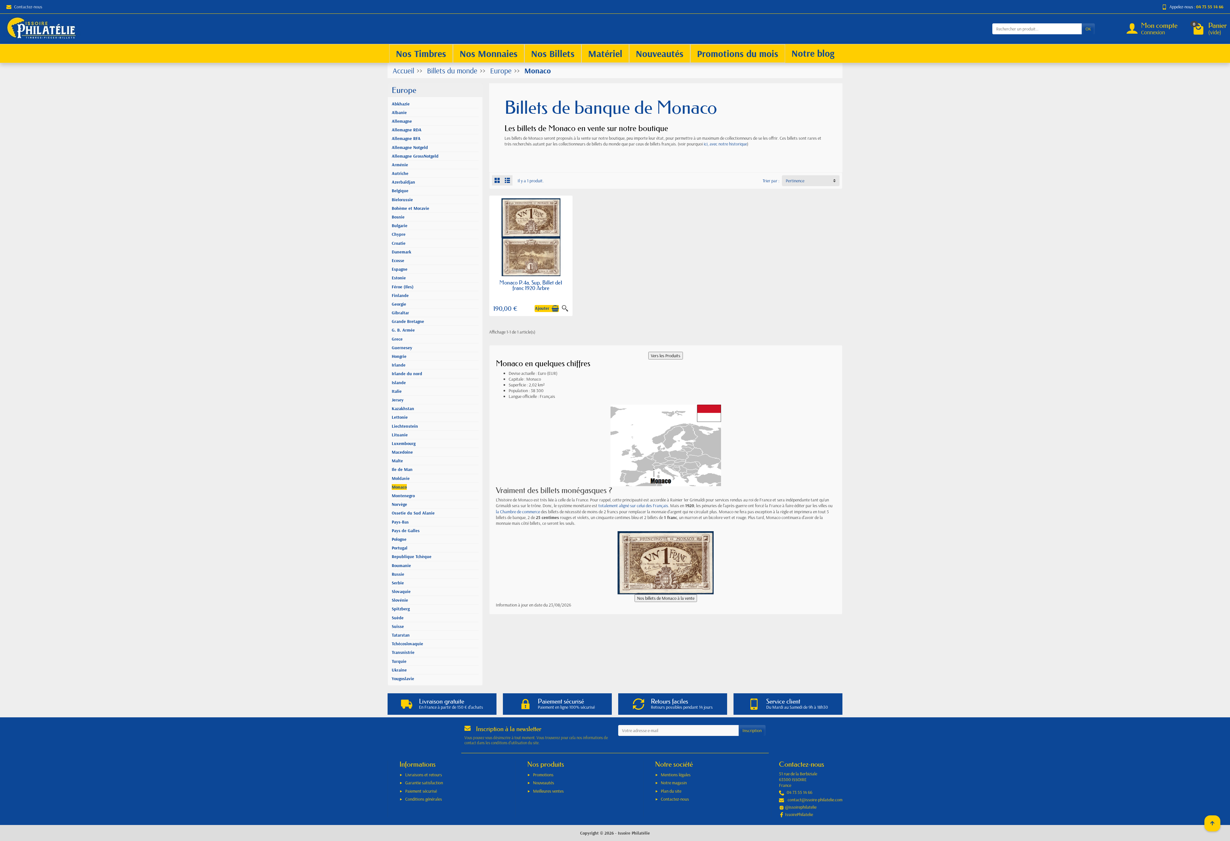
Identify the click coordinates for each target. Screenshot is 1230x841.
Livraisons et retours (423, 775)
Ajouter (542, 308)
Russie (398, 574)
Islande (399, 382)
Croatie (399, 243)
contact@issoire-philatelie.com (815, 800)
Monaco (399, 487)
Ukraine (399, 670)
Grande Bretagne (408, 321)
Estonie (399, 278)
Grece (397, 339)
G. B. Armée (403, 330)
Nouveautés (543, 783)
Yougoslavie (403, 678)
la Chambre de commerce (518, 512)
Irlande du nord (407, 373)
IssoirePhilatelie (799, 814)
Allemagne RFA (406, 138)
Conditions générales (423, 799)
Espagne (399, 269)
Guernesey (402, 347)
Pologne (399, 539)
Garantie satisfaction (424, 783)
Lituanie (400, 435)
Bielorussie (402, 199)
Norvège (399, 504)
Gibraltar (400, 313)
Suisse (398, 626)
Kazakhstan (403, 408)
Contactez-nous (28, 7)
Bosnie (398, 217)
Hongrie (399, 356)
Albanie (399, 112)
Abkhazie (401, 104)
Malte (397, 461)
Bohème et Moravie (410, 208)
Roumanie (401, 565)
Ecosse (398, 260)
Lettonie (400, 417)
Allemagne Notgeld (410, 147)
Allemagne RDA (407, 130)
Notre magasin (674, 783)
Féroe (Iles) (403, 287)
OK (1088, 29)
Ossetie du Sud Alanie (413, 513)
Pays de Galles (406, 530)
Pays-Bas (400, 522)
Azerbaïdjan (403, 182)
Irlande (399, 365)
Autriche (400, 173)
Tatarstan (401, 635)
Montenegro (403, 496)
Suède (398, 618)
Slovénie (400, 600)
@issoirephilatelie (800, 807)
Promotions (543, 775)
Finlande (400, 295)
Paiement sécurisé (421, 791)
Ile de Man (402, 469)
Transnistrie (403, 652)
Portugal (399, 548)
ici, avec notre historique (725, 144)
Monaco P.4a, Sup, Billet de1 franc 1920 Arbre (530, 285)
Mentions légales (676, 775)
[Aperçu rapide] (565, 308)
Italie (397, 391)
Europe (404, 90)
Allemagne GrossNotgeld (415, 156)
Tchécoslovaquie (407, 644)
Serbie (398, 583)
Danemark (401, 252)
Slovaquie (401, 591)
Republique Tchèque (411, 556)
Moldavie (401, 478)
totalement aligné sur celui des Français (633, 505)
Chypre (399, 234)
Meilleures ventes (548, 791)
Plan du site (671, 791)
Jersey (398, 400)
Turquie (399, 661)
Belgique (400, 191)
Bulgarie (399, 225)
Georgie (399, 304)
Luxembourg (403, 443)
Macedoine (402, 452)
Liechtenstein (405, 426)
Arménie (400, 165)
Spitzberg (401, 609)
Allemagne (402, 121)
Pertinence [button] (795, 181)
